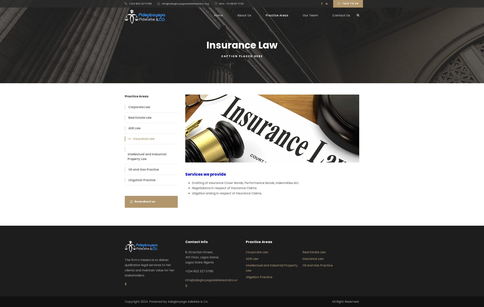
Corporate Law (139, 107)
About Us (244, 15)
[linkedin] (327, 3)
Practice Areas (277, 15)
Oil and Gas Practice (143, 170)
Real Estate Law (139, 118)
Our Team (310, 15)
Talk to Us (350, 3)
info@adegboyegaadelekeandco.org (185, 3)
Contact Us (341, 15)
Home (218, 15)
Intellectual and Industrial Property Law (147, 156)
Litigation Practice (141, 180)
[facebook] (321, 3)
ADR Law (134, 128)
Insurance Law (143, 139)
